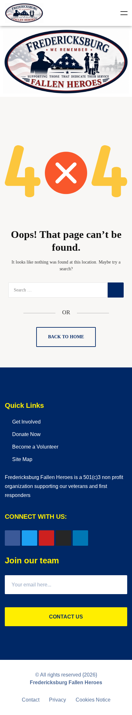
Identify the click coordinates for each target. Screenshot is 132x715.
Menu (124, 13)
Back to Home (66, 336)
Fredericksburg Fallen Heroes (66, 682)
